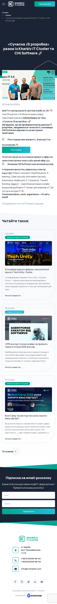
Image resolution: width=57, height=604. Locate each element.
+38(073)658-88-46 (31, 558)
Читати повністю (13, 295)
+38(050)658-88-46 (31, 561)
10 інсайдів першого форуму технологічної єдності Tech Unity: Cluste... (27, 271)
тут (48, 160)
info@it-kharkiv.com (31, 568)
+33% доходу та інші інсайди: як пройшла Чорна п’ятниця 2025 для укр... (26, 345)
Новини (8, 15)
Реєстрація (16, 150)
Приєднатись (45, 4)
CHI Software (30, 117)
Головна (5, 12)
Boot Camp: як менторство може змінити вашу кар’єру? (26, 417)
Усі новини (7, 451)
